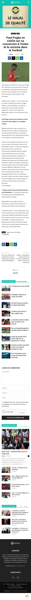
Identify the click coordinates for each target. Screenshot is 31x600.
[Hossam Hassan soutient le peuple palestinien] (6, 305)
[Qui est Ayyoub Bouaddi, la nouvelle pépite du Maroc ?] (6, 330)
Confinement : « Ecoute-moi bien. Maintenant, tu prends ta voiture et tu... (20, 530)
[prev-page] (3, 362)
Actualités (9, 30)
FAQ (4, 584)
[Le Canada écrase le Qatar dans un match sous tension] (6, 322)
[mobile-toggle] (3, 2)
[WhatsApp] (17, 58)
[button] (28, 2)
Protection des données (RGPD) (15, 588)
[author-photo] (15, 270)
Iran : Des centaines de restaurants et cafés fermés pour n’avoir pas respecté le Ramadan (8, 257)
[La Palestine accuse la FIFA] (6, 288)
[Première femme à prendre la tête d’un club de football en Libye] (6, 347)
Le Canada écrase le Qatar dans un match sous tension (20, 322)
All (21, 506)
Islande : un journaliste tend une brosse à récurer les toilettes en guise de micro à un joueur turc (22, 258)
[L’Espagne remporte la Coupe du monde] (6, 297)
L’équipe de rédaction (21, 584)
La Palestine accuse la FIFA (20, 286)
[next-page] (5, 362)
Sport (14, 30)
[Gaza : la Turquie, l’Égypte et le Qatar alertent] (6, 495)
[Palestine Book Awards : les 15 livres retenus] (6, 487)
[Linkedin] (21, 58)
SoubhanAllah (5, 234)
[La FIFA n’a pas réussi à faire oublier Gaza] (6, 313)
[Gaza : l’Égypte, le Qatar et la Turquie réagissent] (6, 478)
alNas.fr (11, 591)
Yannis (3, 456)
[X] (13, 58)
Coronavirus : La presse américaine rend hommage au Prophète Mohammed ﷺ (20, 512)
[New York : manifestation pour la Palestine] (15, 439)
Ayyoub (11, 54)
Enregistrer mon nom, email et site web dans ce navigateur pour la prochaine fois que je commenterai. (15, 404)
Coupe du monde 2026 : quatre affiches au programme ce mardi (19, 339)
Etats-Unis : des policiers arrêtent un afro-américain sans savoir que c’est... (19, 521)
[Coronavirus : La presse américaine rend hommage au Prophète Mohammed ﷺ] (6, 513)
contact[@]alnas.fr (20, 566)
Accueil (3, 30)
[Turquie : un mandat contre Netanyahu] (6, 470)
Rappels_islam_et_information (13, 232)
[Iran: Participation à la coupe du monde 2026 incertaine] (6, 355)
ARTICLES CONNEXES (9, 281)
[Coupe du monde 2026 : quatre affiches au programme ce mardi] (6, 339)
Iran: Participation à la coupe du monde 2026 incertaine (18, 355)
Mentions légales (11, 584)
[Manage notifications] (27, 596)
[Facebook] (9, 58)
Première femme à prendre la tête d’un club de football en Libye (20, 347)
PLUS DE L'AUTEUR (22, 281)
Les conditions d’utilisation (15, 586)
